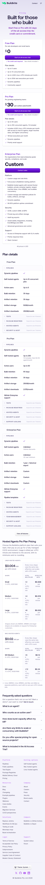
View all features (22, 533)
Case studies (7, 804)
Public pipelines (8, 767)
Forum (26, 844)
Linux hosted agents (31, 769)
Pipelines (6, 764)
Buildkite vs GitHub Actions (33, 821)
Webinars (6, 801)
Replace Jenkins (8, 821)
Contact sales (22, 170)
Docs (4, 786)
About (26, 786)
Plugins (5, 798)
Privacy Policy (7, 846)
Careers (26, 789)
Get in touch (28, 702)
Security (26, 795)
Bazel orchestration (9, 832)
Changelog (6, 792)
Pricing (5, 778)
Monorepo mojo (8, 829)
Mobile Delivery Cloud (10, 775)
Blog (4, 789)
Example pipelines (9, 795)
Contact (34, 3)
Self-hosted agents (30, 764)
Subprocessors (8, 849)
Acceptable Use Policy (10, 844)
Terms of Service (8, 841)
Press (26, 792)
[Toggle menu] (41, 3)
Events (5, 807)
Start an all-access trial (22, 57)
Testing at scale (8, 827)
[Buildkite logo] (9, 3)
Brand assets (28, 798)
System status (28, 841)
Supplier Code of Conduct (11, 855)
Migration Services (9, 810)
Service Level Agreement (11, 852)
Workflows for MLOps (10, 824)
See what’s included (30, 61)
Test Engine (6, 769)
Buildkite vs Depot (30, 824)
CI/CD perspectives (9, 813)
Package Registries (9, 772)
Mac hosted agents (30, 767)
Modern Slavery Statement (12, 858)
